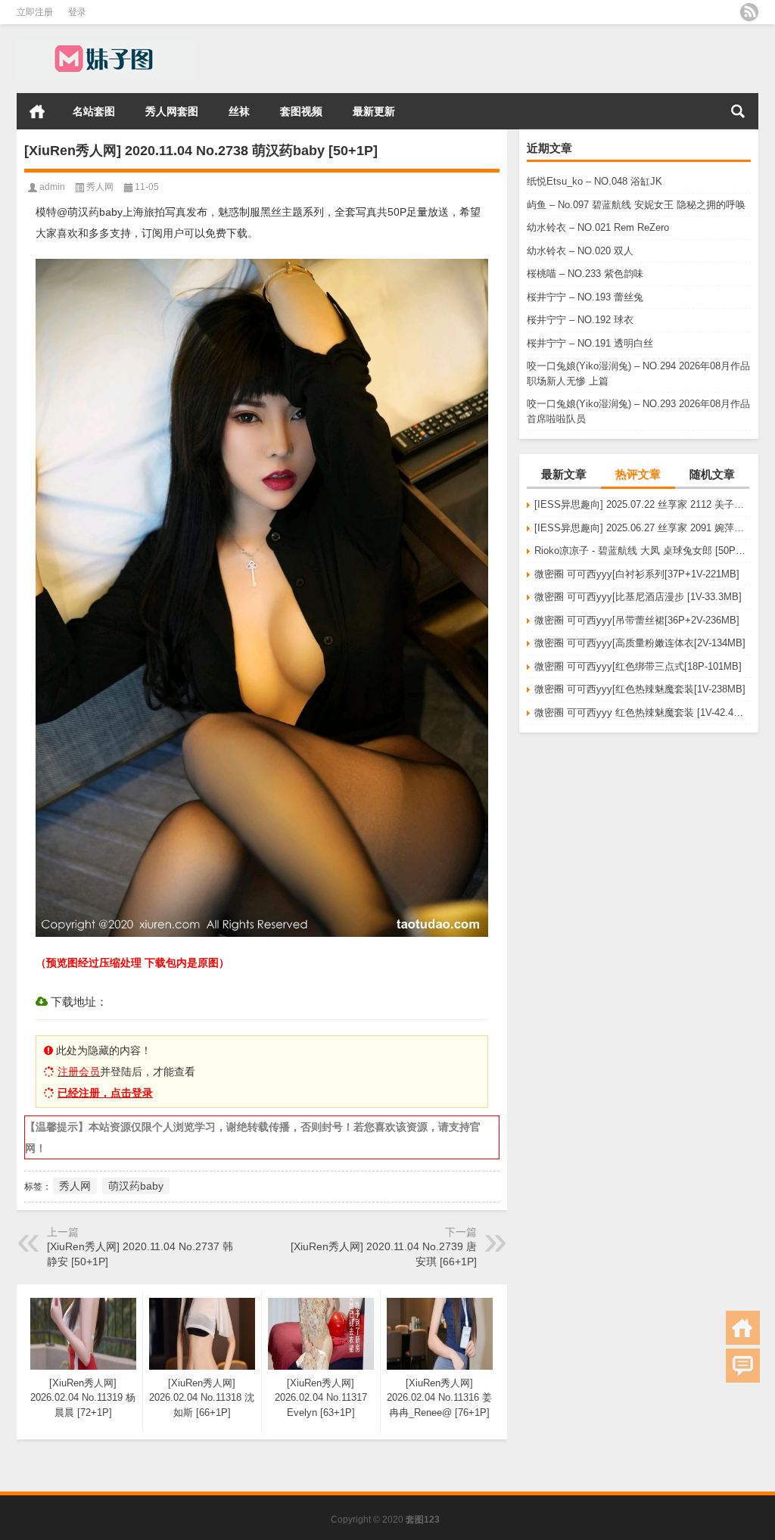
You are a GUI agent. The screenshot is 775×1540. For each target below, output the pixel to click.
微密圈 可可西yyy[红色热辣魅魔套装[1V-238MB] (639, 689)
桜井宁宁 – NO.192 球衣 (580, 319)
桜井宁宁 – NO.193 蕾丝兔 (585, 297)
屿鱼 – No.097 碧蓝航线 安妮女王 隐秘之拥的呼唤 (636, 204)
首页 (37, 111)
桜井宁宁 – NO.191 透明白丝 (590, 343)
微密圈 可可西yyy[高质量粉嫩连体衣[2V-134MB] (639, 643)
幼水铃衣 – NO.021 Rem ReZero (598, 227)
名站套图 (94, 111)
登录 (77, 12)
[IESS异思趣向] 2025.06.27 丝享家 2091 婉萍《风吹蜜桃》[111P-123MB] (642, 528)
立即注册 (35, 12)
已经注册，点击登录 (105, 1093)
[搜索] (737, 111)
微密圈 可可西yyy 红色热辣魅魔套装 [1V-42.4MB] (642, 712)
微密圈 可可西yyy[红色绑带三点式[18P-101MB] (638, 666)
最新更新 (374, 111)
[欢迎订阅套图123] (749, 12)
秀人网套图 (171, 111)
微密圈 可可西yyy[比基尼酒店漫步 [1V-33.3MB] (638, 596)
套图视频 (301, 111)
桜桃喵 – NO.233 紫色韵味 (585, 273)
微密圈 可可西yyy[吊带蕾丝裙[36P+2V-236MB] (636, 620)
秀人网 (100, 187)
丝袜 (239, 111)
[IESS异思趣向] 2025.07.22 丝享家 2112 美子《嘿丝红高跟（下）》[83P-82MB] (642, 504)
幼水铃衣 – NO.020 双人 (580, 251)
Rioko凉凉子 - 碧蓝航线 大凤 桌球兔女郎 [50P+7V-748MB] (642, 550)
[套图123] (106, 44)
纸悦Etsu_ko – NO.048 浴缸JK (594, 181)
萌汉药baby (135, 1186)
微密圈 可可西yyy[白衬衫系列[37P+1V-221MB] (636, 574)
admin (52, 187)
